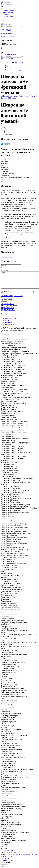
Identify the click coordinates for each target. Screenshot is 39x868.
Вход (12, 860)
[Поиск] (22, 4)
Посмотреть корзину (8, 54)
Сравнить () (8, 856)
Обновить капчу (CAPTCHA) (12, 296)
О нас (7, 320)
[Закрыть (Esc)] (2, 864)
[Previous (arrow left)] (2, 866)
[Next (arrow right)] (4, 866)
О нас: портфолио (8, 12)
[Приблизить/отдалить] (6, 864)
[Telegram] (8, 144)
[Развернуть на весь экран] (4, 864)
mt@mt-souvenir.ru (7, 36)
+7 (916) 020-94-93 (7, 30)
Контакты (6, 14)
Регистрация (6, 860)
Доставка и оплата (8, 10)
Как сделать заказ (8, 16)
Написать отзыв (7, 257)
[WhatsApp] (5, 144)
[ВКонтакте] (2, 144)
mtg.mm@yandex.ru (8, 310)
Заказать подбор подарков (14, 62)
